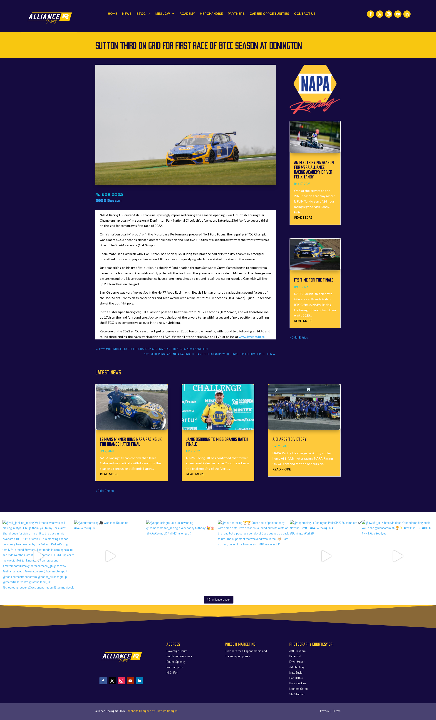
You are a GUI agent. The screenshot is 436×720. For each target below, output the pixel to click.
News (126, 14)
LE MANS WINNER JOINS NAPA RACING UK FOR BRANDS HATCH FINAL (131, 441)
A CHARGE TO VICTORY (289, 439)
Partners (236, 14)
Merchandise (211, 14)
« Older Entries (299, 337)
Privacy (324, 711)
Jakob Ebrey (297, 667)
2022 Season (108, 200)
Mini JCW (162, 14)
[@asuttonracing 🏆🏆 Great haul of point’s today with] (254, 556)
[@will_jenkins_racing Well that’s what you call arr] (38, 556)
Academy (187, 14)
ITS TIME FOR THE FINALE (313, 279)
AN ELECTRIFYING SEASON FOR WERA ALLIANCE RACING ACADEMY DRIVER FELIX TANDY (314, 169)
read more (303, 217)
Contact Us (304, 14)
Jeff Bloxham (297, 651)
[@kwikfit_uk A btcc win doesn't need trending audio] (398, 556)
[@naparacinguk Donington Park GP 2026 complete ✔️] (326, 556)
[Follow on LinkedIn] (407, 14)
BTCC (141, 14)
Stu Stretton (297, 694)
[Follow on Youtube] (397, 14)
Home (112, 14)
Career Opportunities (269, 14)
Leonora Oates (298, 689)
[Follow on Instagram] (388, 14)
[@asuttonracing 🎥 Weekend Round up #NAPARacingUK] (110, 556)
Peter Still (295, 656)
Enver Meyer (297, 662)
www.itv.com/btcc (252, 337)
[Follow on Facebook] (370, 14)
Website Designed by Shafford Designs (153, 711)
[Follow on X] (379, 14)
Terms (336, 711)
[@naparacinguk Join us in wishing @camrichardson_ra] (182, 556)
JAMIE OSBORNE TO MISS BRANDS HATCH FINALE (217, 441)
